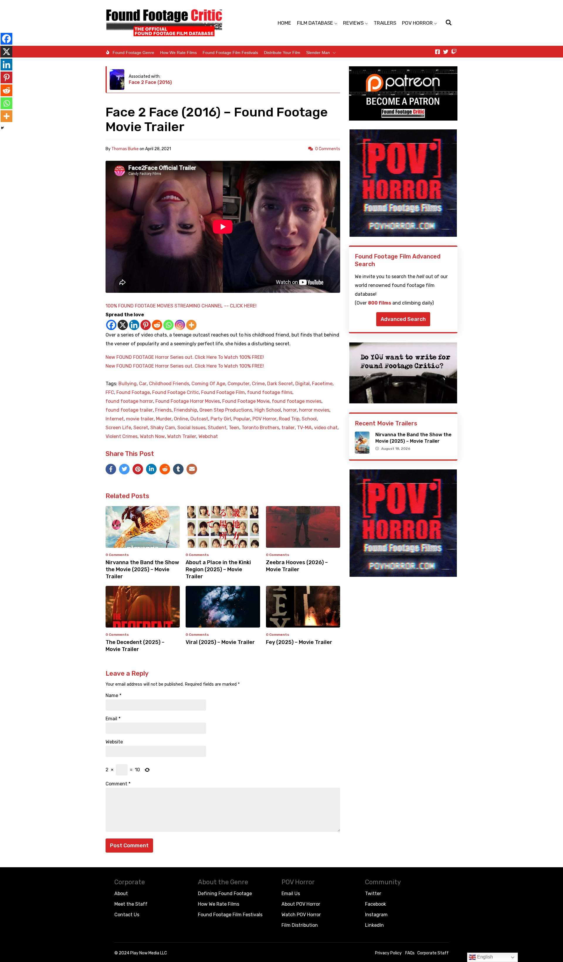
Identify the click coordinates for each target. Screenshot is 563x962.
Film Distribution (300, 925)
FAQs (410, 953)
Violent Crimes (122, 436)
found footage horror (129, 401)
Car (143, 383)
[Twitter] (445, 51)
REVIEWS (353, 23)
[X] (123, 325)
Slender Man (318, 52)
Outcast (199, 419)
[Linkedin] (134, 325)
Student (217, 427)
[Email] (191, 469)
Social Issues (191, 427)
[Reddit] (157, 325)
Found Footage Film (223, 392)
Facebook (375, 904)
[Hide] (2, 128)
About (121, 893)
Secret (140, 427)
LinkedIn (374, 925)
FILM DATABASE (315, 23)
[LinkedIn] (151, 469)
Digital (302, 383)
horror (290, 410)
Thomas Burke (125, 148)
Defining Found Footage (225, 893)
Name (113, 695)
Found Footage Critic (175, 392)
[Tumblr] (178, 469)
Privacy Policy (388, 953)
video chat (326, 427)
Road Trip (289, 419)
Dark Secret (280, 383)
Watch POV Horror (301, 914)
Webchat (208, 436)
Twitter (373, 893)
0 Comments (327, 148)
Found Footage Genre (133, 52)
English (484, 956)
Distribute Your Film (282, 52)
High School (268, 410)
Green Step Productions (225, 410)
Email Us (291, 893)
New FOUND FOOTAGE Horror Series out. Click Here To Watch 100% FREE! (185, 357)
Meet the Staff (130, 904)
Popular (241, 419)
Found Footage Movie (245, 401)
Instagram (376, 914)
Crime (258, 383)
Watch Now (152, 436)
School (309, 419)
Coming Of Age (208, 383)
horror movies (314, 410)
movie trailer (140, 419)
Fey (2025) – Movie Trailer (299, 642)
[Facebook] (111, 325)
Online (181, 419)
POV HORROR (417, 23)
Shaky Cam (162, 427)
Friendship (185, 410)
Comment (118, 784)
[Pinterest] (145, 325)
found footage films (269, 392)
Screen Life (118, 427)
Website (114, 742)
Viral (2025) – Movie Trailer (220, 642)
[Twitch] (454, 51)
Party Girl (221, 419)
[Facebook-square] (437, 51)
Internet (115, 419)
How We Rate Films (178, 52)
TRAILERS (385, 23)
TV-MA (304, 427)
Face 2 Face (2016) (150, 82)
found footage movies (296, 401)
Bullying (127, 383)
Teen (234, 427)
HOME (284, 23)
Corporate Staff (433, 953)
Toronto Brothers (260, 427)
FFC (110, 392)
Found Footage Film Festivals (230, 52)
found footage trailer (129, 410)
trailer (288, 427)
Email (113, 718)
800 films (379, 303)
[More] (191, 325)
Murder (164, 419)
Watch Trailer (181, 436)
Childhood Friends (169, 383)
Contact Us (126, 914)
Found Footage (133, 392)
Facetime (322, 383)
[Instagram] (180, 325)
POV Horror (264, 419)
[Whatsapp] (168, 325)
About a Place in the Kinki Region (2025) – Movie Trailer (218, 569)
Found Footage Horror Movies (187, 401)
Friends (163, 410)
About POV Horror (301, 904)
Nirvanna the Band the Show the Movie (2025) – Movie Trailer (142, 569)
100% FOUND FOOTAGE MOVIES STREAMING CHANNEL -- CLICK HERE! (181, 306)
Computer (239, 383)
